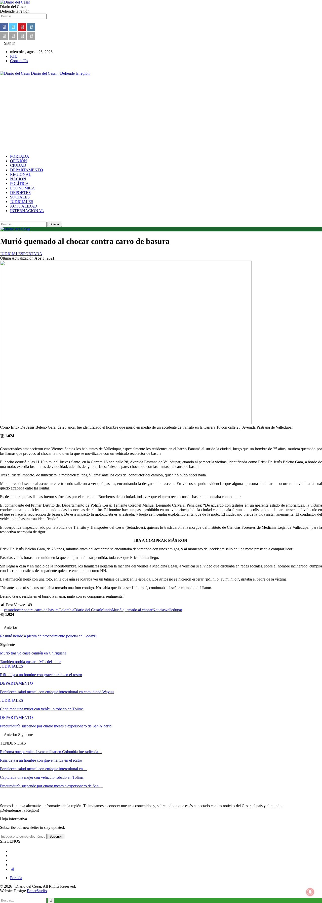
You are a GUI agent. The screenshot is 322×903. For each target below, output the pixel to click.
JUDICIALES (21, 201)
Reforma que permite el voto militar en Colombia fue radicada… (51, 752)
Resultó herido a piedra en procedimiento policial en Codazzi (48, 636)
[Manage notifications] (310, 892)
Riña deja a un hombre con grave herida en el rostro (41, 760)
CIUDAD (18, 165)
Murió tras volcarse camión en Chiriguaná (33, 653)
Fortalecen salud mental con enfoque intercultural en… (43, 769)
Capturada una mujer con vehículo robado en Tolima (42, 777)
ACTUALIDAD (23, 206)
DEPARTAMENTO (26, 170)
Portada (16, 878)
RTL (14, 56)
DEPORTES (20, 192)
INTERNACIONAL (27, 211)
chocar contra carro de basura (35, 610)
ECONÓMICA (22, 188)
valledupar (174, 610)
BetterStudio (37, 891)
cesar (8, 610)
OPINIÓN (18, 161)
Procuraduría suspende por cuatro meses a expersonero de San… (51, 786)
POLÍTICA (19, 183)
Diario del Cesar (87, 610)
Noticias (159, 610)
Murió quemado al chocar (132, 610)
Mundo (106, 610)
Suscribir (56, 836)
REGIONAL (20, 174)
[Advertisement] (161, 115)
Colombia (66, 610)
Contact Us (19, 61)
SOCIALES (20, 197)
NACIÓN (18, 179)
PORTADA (19, 156)
